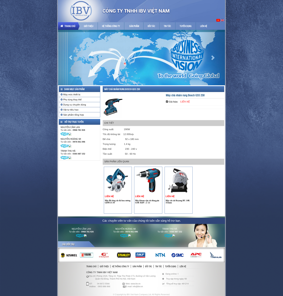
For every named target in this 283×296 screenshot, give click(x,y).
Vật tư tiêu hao (70, 109)
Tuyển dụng (185, 26)
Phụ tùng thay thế (72, 99)
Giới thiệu (88, 26)
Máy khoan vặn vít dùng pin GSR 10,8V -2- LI (147, 201)
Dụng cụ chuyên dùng (74, 104)
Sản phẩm (134, 26)
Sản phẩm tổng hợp (73, 114)
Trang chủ (69, 26)
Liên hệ (203, 26)
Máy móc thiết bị (71, 94)
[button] (70, 57)
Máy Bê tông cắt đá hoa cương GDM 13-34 (117, 201)
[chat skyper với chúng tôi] (65, 134)
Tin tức (167, 26)
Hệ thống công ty (111, 26)
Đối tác (151, 26)
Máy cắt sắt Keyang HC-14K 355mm (178, 201)
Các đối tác (68, 244)
